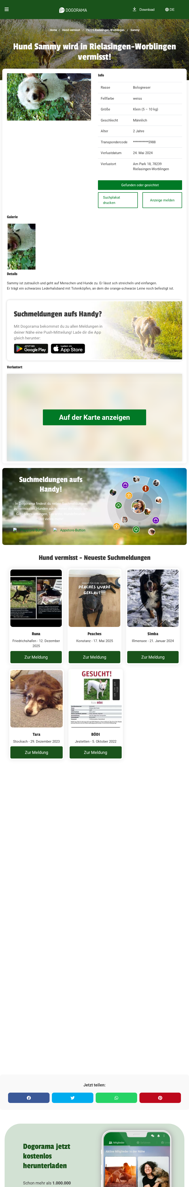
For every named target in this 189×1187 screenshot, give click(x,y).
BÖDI (95, 734)
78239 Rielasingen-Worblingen (104, 30)
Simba (153, 633)
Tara (36, 734)
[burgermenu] (7, 9)
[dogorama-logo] (73, 9)
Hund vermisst (71, 30)
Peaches (94, 633)
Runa (36, 633)
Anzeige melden (162, 200)
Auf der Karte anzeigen (94, 417)
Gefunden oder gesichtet (140, 185)
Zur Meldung (36, 657)
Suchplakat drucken (111, 200)
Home (53, 30)
